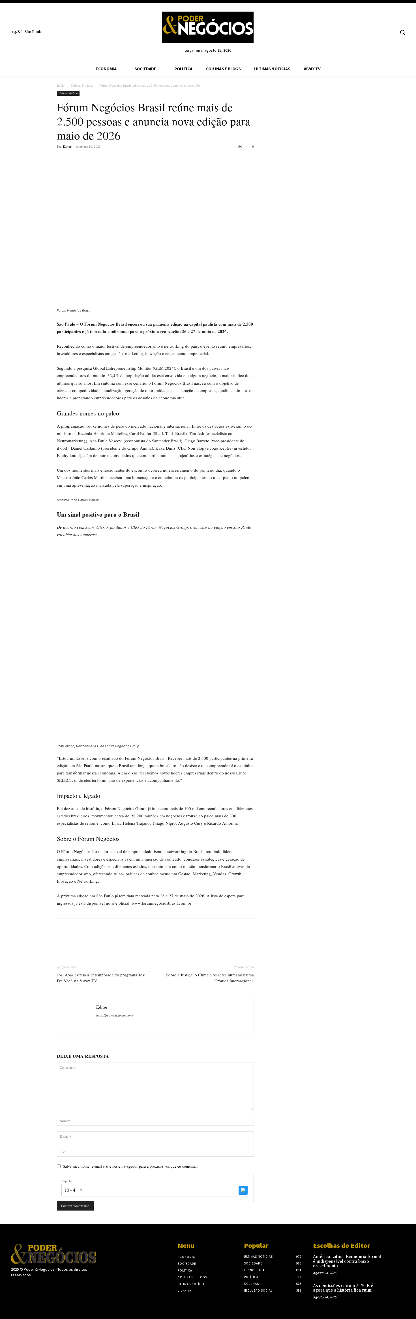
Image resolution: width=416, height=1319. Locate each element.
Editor (67, 146)
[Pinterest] (88, 159)
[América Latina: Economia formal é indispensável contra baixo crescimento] (396, 1262)
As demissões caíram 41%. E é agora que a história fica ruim (343, 1288)
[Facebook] (62, 159)
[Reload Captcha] (243, 1190)
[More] (115, 159)
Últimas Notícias (82, 85)
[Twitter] (75, 159)
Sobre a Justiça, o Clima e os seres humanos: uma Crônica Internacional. (210, 977)
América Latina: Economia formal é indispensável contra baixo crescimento (347, 1261)
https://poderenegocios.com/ (114, 1015)
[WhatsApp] (101, 159)
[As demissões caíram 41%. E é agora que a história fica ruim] (396, 1292)
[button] (402, 32)
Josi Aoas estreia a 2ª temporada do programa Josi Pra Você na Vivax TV (101, 977)
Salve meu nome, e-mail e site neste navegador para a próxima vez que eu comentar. (130, 1166)
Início (61, 85)
